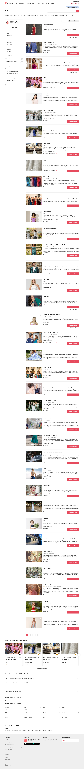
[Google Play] (36, 744)
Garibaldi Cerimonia (48, 24)
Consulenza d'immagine (11, 78)
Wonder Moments (48, 177)
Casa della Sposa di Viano (50, 435)
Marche (44, 712)
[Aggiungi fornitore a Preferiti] (40, 25)
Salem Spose (46, 535)
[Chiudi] (21, 21)
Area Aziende (76, 1)
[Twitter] (46, 740)
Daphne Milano (47, 568)
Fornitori (34, 3)
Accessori (9, 37)
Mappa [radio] (76, 20)
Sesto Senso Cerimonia (49, 419)
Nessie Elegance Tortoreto (50, 228)
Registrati (77, 3)
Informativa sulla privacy (9, 744)
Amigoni (45, 601)
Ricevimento (28, 3)
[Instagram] (51, 740)
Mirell (44, 77)
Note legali (7, 741)
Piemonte (44, 709)
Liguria (6, 712)
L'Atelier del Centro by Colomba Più (52, 314)
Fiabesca (45, 518)
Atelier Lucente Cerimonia (50, 59)
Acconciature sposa (22, 730)
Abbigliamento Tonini (48, 351)
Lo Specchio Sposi (48, 584)
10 (48, 634)
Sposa (38, 3)
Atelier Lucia (46, 485)
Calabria (25, 715)
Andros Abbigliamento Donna (51, 332)
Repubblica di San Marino (10, 720)
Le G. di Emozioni (47, 384)
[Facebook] (44, 740)
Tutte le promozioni (41, 668)
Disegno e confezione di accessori (13, 85)
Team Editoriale (8, 755)
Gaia (44, 502)
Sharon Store (46, 143)
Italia (65, 740)
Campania (63, 707)
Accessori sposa (15, 730)
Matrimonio (7, 6)
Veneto (63, 709)
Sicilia (44, 707)
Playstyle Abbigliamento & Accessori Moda (54, 245)
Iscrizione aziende (8, 752)
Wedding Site (7, 759)
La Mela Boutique (47, 263)
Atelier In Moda (47, 211)
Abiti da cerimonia (11, 40)
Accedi (72, 3)
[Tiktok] (56, 740)
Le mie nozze (21, 3)
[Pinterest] (49, 740)
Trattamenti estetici (11, 47)
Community (53, 3)
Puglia (6, 709)
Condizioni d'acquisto (9, 742)
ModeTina (45, 160)
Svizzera (25, 720)
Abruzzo (63, 712)
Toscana (25, 712)
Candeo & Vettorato (48, 127)
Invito (44, 468)
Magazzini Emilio (47, 367)
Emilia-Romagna (27, 709)
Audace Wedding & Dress (49, 400)
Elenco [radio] (65, 20)
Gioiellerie (9, 49)
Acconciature (9, 42)
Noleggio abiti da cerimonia (12, 82)
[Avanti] (79, 655)
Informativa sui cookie (9, 746)
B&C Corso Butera (48, 110)
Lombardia (7, 707)
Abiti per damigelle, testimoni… (13, 71)
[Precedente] (5, 655)
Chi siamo (7, 754)
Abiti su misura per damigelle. (12, 75)
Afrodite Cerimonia (48, 618)
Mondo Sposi (46, 94)
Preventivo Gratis (73, 35)
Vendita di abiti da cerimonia (12, 69)
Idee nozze (47, 3)
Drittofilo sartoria (47, 551)
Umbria (6, 717)
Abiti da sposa (9, 35)
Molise (44, 717)
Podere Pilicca (47, 195)
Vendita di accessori (11, 80)
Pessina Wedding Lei (48, 42)
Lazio (25, 707)
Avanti (52, 634)
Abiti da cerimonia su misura (12, 73)
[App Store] (28, 744)
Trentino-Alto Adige (28, 717)
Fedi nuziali (9, 51)
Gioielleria (45, 730)
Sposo (42, 3)
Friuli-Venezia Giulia (65, 715)
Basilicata (44, 715)
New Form (46, 279)
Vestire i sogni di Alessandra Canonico (53, 452)
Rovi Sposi (46, 296)
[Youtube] (54, 740)
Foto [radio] (71, 20)
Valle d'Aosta (64, 717)
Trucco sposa (9, 44)
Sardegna (7, 715)
